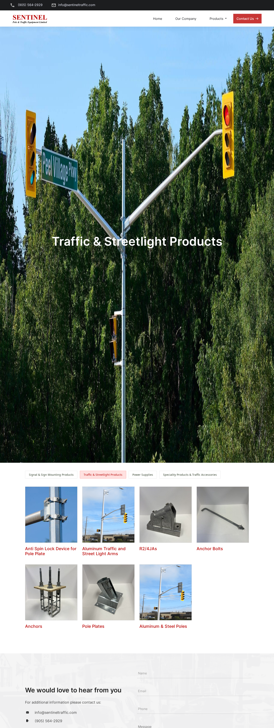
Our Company (185, 19)
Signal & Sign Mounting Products (51, 475)
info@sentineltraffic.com (76, 5)
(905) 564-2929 (30, 5)
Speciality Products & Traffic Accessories (190, 475)
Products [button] (217, 19)
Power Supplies (142, 475)
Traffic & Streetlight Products (103, 475)
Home (157, 19)
